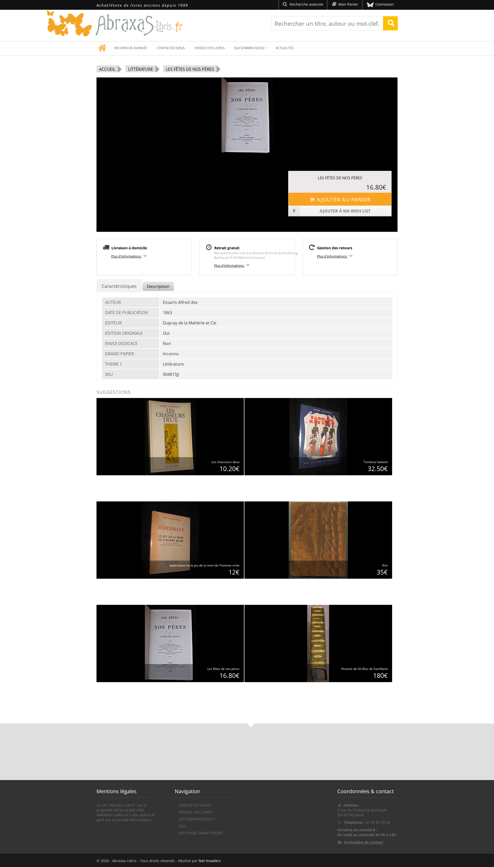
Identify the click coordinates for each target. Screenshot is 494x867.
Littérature (140, 69)
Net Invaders (210, 860)
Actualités (285, 48)
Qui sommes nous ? (250, 48)
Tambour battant (376, 462)
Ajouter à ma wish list (345, 211)
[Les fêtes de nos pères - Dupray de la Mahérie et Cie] (170, 643)
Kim (385, 565)
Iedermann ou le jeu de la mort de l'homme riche (205, 565)
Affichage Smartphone (201, 832)
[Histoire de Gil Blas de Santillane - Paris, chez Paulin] (318, 643)
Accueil (107, 69)
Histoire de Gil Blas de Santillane (364, 669)
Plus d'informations (126, 256)
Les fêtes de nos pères (190, 69)
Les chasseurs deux (225, 462)
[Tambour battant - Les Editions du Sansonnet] (318, 436)
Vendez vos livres (209, 48)
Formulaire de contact (363, 842)
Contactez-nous (171, 48)
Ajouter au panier (343, 199)
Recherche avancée (130, 48)
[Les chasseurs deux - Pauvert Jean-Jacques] (170, 436)
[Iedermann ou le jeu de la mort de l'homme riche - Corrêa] (170, 539)
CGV (182, 826)
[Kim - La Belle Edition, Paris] (318, 539)
